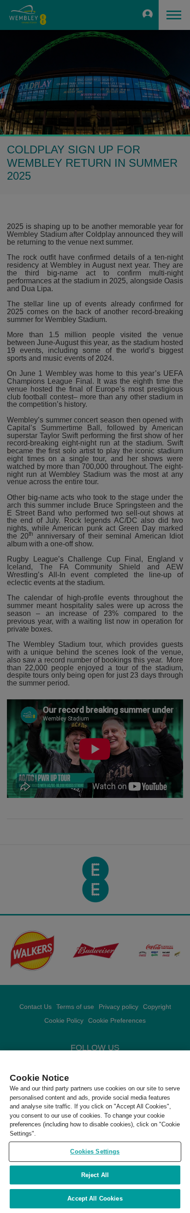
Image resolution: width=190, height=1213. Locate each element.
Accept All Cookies (94, 1198)
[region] (95, 1131)
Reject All (95, 1175)
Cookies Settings (94, 1151)
